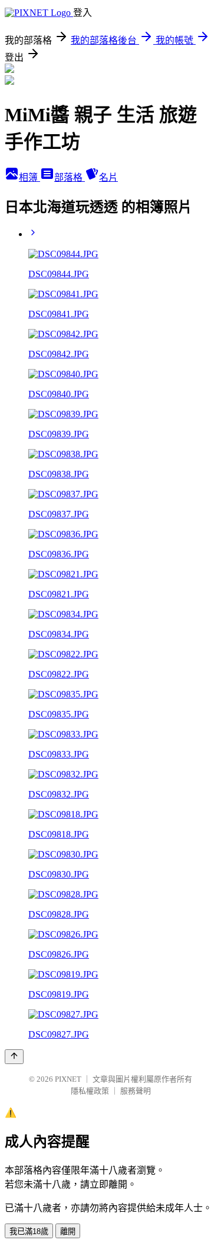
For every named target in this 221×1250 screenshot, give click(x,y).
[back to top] (14, 1056)
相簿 (29, 177)
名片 (108, 177)
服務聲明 (135, 1090)
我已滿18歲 (28, 1231)
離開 (67, 1231)
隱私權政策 (90, 1090)
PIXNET (68, 1079)
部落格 (69, 177)
